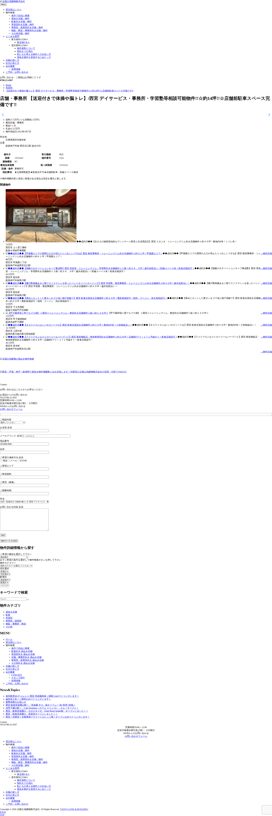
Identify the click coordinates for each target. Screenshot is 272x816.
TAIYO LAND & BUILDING (74, 809)
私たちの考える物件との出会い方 (34, 54)
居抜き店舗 (11, 612)
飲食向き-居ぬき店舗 (21, 651)
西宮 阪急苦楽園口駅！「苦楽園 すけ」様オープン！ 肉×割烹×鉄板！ (41, 705)
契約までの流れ (25, 51)
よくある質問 (12, 36)
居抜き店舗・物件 (20, 18)
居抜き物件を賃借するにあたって (34, 57)
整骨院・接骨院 (14, 621)
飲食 (8, 615)
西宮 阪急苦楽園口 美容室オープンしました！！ (32, 714)
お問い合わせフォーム (11, 409)
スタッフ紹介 (18, 677)
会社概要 (10, 66)
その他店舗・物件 (20, 33)
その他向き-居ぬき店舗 (23, 663)
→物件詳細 (266, 253)
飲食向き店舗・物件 (21, 21)
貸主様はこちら (14, 9)
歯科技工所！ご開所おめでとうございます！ (28, 699)
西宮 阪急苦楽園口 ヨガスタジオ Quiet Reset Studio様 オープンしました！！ (47, 711)
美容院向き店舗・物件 (22, 24)
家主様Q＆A (23, 42)
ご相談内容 (5, 419)
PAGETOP (3, 813)
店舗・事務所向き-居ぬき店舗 (26, 657)
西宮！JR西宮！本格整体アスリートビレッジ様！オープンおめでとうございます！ (48, 717)
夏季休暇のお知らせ (16, 702)
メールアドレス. (11, 436)
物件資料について (26, 48)
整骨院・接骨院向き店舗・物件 (27, 27)
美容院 (9, 618)
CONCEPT (16, 675)
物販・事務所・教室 (16, 624)
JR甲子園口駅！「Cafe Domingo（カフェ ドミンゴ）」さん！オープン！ (42, 708)
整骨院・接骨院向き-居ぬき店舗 (27, 660)
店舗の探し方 (12, 60)
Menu (3, 4)
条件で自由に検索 (20, 15)
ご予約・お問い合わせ (17, 72)
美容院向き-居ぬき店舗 (23, 654)
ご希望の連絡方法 (11, 457)
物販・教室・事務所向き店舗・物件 (29, 30)
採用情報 (15, 69)
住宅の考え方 (12, 63)
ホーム (9, 639)
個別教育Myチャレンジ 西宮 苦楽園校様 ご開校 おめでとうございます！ (42, 696)
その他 (9, 627)
